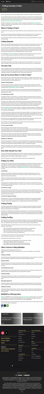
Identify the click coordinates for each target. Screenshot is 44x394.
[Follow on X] (6, 333)
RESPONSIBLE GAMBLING (8, 349)
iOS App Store (20, 356)
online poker (11, 53)
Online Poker (20, 332)
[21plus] (22, 392)
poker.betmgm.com (23, 372)
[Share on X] (5, 305)
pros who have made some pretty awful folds (13, 20)
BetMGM (5, 8)
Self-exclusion (33, 343)
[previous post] (11, 319)
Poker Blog (20, 347)
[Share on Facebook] (2, 305)
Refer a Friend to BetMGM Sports (36, 356)
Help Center (5, 351)
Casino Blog (20, 349)
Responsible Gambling (34, 345)
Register (2, 296)
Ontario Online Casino (21, 342)
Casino (32, 352)
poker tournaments (35, 22)
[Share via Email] (7, 305)
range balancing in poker (13, 87)
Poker (3, 343)
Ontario (32, 338)
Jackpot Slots (20, 340)
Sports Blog (20, 351)
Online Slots (20, 338)
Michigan (32, 332)
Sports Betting (5, 338)
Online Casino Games (21, 334)
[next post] (33, 319)
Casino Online (5, 340)
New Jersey (33, 334)
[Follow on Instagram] (2, 333)
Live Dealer (20, 336)
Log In (33, 1)
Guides (3, 307)
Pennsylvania (33, 336)
